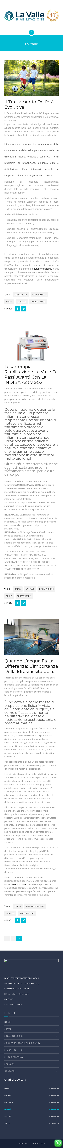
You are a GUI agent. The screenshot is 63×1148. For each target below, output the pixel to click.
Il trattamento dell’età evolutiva (29, 104)
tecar (9, 596)
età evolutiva (39, 295)
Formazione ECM (14, 1036)
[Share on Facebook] (17, 308)
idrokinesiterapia (43, 269)
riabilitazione (38, 302)
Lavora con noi (13, 1050)
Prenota (9, 1064)
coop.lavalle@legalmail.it (18, 994)
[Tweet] (23, 308)
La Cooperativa (13, 1057)
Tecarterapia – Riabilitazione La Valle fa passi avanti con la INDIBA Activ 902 (31, 374)
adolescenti (21, 295)
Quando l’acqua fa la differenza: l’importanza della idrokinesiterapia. (31, 666)
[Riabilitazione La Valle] (31, 15)
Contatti (9, 1071)
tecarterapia (24, 596)
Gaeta (9, 302)
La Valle (21, 302)
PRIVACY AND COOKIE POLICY (31, 1143)
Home (7, 1022)
